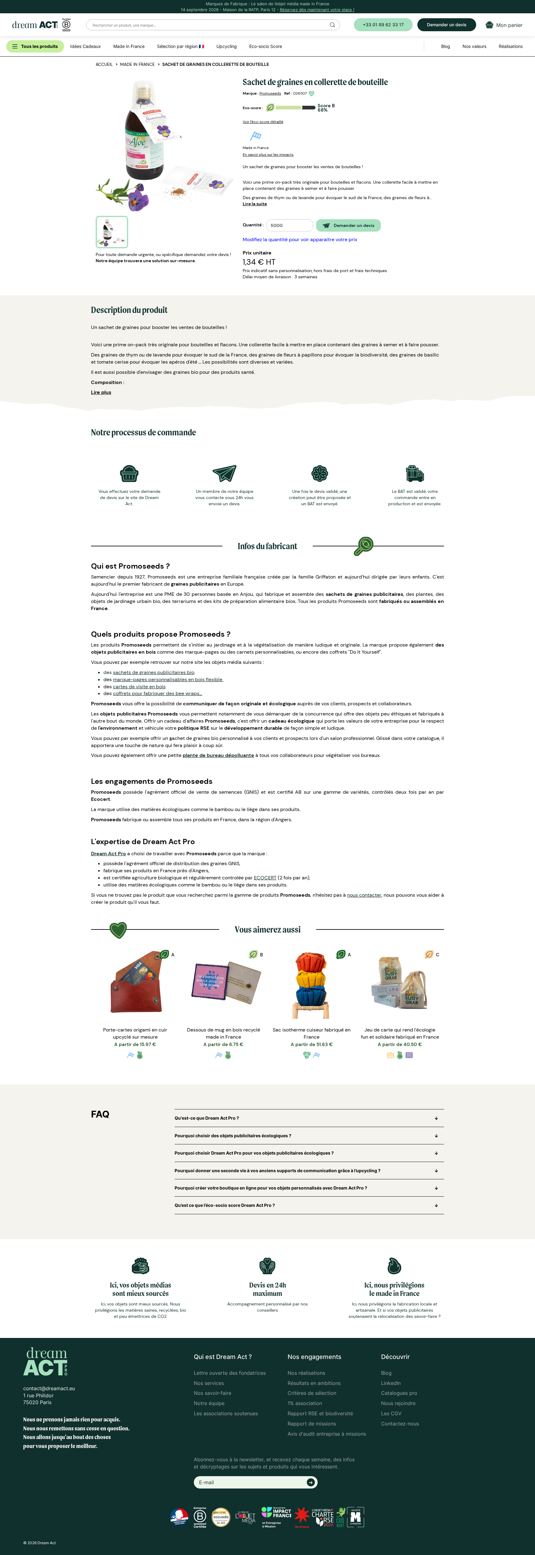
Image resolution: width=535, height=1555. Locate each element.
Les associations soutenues (226, 1413)
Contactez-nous (400, 1423)
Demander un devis (447, 24)
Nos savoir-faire (212, 1393)
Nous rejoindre (398, 1403)
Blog (386, 1373)
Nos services (209, 1383)
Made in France (137, 64)
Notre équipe (209, 1403)
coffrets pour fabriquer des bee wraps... (157, 693)
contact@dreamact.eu (49, 1388)
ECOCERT (265, 877)
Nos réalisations (306, 1373)
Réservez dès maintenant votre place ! (317, 9)
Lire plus (101, 392)
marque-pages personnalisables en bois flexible (168, 679)
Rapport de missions (312, 1423)
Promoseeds (270, 93)
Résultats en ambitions (314, 1383)
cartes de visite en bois (139, 686)
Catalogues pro (399, 1393)
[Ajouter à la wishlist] (312, 93)
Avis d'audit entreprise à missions (327, 1434)
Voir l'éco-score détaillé (263, 121)
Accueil (104, 64)
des (108, 672)
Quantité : (253, 225)
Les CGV (391, 1413)
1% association (305, 1403)
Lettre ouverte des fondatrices (230, 1373)
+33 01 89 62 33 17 (383, 24)
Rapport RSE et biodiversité (320, 1413)
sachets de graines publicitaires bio (153, 672)
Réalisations (511, 46)
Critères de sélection (312, 1393)
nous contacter (364, 895)
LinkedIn (391, 1383)
